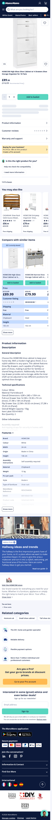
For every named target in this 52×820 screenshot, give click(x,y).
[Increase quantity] (14, 97)
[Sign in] (39, 3)
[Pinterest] (21, 756)
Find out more (41, 719)
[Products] (3, 9)
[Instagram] (15, 756)
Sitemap (20, 818)
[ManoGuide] (44, 814)
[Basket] (45, 3)
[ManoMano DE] (15, 784)
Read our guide (39, 568)
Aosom (9, 182)
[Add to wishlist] (45, 64)
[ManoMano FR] (4, 784)
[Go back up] (42, 784)
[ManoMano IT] (10, 784)
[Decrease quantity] (4, 97)
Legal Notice (31, 818)
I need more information (14, 172)
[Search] (8, 9)
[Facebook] (10, 756)
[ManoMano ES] (21, 784)
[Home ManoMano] (19, 3)
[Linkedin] (4, 756)
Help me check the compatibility (17, 167)
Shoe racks (7, 607)
